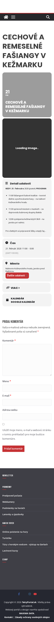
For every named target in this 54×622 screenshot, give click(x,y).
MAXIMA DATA (26, 613)
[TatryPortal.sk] (6, 17)
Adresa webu (9, 410)
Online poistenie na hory (15, 531)
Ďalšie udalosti (16, 275)
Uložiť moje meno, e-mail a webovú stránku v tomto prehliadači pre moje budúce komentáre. (26, 434)
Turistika (6, 538)
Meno (6, 381)
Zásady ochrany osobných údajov (32, 617)
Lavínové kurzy (10, 550)
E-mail (6, 395)
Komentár (9, 340)
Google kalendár (23, 302)
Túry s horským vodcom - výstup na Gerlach (25, 544)
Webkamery (8, 501)
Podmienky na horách (13, 508)
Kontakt (8, 617)
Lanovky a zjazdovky (13, 514)
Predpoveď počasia (12, 495)
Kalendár (17, 298)
